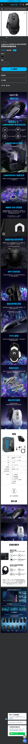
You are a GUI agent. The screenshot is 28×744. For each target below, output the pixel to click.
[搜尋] (23, 4)
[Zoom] (24, 13)
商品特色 (3, 75)
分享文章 (3, 85)
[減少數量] (2, 63)
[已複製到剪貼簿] (9, 85)
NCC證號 (3, 80)
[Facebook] (7, 85)
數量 (2, 60)
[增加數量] (7, 63)
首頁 (2, 9)
